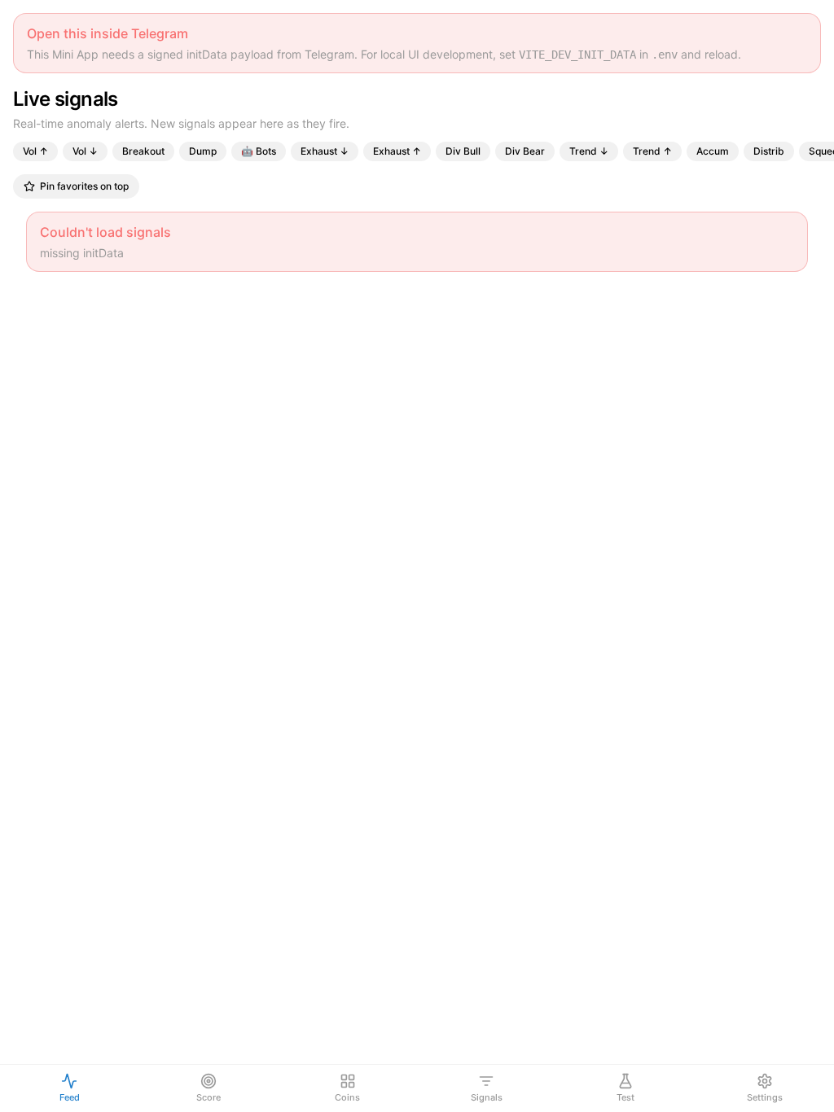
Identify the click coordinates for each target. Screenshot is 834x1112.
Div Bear (525, 151)
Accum (712, 151)
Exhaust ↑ (397, 151)
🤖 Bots (258, 151)
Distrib (768, 151)
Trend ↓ (588, 151)
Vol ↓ (85, 151)
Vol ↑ (35, 151)
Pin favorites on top (84, 186)
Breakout (143, 151)
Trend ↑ (652, 151)
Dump (203, 151)
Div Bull (463, 151)
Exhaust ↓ (325, 151)
